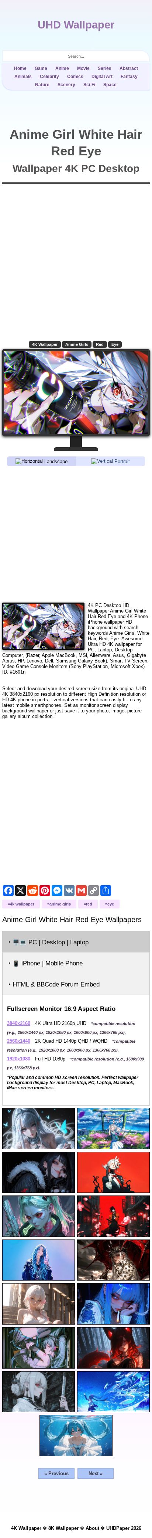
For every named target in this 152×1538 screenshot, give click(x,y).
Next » (96, 1473)
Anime (62, 68)
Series (104, 68)
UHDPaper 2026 (123, 1528)
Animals (23, 76)
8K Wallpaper (63, 1528)
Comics (75, 76)
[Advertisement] (76, 534)
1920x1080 (18, 1059)
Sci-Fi (89, 84)
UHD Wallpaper (76, 25)
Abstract (129, 68)
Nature (42, 84)
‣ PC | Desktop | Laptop (48, 942)
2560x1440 (18, 1041)
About (92, 1528)
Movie (83, 68)
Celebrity (49, 76)
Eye (114, 344)
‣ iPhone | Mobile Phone (45, 963)
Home (20, 68)
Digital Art (102, 76)
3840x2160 (18, 1023)
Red (100, 344)
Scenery (66, 84)
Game (41, 68)
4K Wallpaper (45, 344)
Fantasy (129, 76)
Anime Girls (76, 344)
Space (110, 84)
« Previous (56, 1473)
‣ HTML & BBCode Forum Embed (54, 984)
